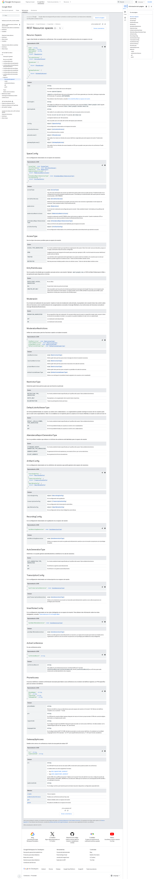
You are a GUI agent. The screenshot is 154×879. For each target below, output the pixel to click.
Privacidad (33, 875)
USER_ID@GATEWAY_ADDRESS (59, 771)
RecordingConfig (39, 475)
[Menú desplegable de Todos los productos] (60, 2)
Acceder (150, 2)
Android (44, 869)
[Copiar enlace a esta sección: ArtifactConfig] (40, 461)
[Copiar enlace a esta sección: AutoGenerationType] (46, 550)
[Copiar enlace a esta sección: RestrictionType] (42, 382)
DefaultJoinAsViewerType (57, 346)
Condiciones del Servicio (30, 862)
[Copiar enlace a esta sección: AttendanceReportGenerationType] (58, 435)
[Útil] (102, 24)
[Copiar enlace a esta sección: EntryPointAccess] (43, 268)
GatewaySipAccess (41, 73)
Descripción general (7, 10)
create (29, 794)
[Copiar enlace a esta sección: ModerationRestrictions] (49, 329)
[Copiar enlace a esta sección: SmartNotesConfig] (44, 608)
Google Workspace (40, 24)
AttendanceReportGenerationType (64, 176)
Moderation (44, 169)
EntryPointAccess (50, 168)
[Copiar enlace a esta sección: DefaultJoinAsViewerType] (51, 408)
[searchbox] (11, 15)
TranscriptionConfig (41, 480)
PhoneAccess (39, 65)
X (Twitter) (92, 857)
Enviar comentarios (99, 28)
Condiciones (27, 875)
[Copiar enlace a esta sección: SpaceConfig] (39, 154)
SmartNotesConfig (40, 485)
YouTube (92, 860)
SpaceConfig (38, 54)
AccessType (44, 166)
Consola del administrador (63, 852)
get (28, 799)
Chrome (51, 869)
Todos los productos (53, 2)
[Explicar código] (102, 46)
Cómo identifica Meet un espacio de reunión (79, 99)
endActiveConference (34, 797)
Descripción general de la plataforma (33, 852)
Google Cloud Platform (69, 869)
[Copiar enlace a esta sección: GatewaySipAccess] (45, 740)
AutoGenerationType (55, 529)
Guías (17, 10)
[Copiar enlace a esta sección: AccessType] (39, 236)
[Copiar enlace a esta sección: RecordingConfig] (43, 517)
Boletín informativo (95, 855)
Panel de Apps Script (62, 855)
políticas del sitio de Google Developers (58, 822)
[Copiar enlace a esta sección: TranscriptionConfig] (45, 575)
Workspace (15, 2)
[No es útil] (105, 24)
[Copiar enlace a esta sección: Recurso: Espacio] (43, 35)
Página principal (30, 2)
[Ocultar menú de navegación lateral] (19, 876)
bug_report (146, 6)
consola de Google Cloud (63, 857)
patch (29, 802)
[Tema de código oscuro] (105, 46)
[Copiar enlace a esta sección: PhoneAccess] (40, 678)
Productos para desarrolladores (31, 855)
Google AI (80, 869)
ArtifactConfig (39, 179)
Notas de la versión (28, 857)
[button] (10, 30)
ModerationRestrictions (42, 172)
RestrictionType (49, 341)
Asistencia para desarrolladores (32, 860)
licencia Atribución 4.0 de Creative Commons (70, 820)
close (151, 6)
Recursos (66, 2)
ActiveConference (40, 59)
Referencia (25, 10)
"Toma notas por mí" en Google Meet (49, 614)
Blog (91, 852)
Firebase (58, 869)
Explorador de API (61, 860)
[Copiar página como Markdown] (60, 28)
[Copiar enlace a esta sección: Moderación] (39, 299)
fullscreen (149, 6)
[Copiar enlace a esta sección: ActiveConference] (44, 643)
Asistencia (34, 10)
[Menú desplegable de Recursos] (71, 2)
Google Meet (40, 2)
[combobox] (125, 1)
